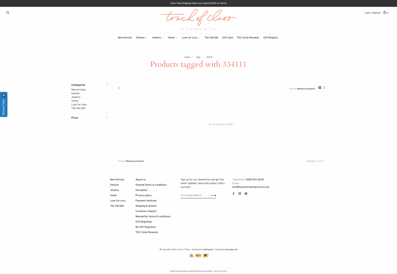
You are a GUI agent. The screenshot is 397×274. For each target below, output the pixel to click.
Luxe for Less (189, 37)
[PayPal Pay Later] (205, 256)
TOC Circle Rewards (248, 37)
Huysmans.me (231, 249)
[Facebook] (233, 194)
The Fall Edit (211, 37)
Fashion (140, 37)
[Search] (8, 13)
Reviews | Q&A (3, 106)
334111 (209, 57)
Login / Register (373, 13)
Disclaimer (142, 190)
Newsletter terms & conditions (153, 216)
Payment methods (146, 200)
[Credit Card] (192, 256)
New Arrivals (125, 37)
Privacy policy (144, 195)
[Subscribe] (212, 195)
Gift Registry (270, 37)
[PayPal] (199, 256)
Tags (198, 57)
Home (171, 37)
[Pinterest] (246, 194)
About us (141, 179)
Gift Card (227, 37)
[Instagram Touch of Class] (240, 194)
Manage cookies (220, 271)
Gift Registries (144, 221)
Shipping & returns (146, 206)
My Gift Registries (146, 227)
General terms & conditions (151, 185)
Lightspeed (208, 249)
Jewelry (156, 37)
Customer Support (146, 211)
